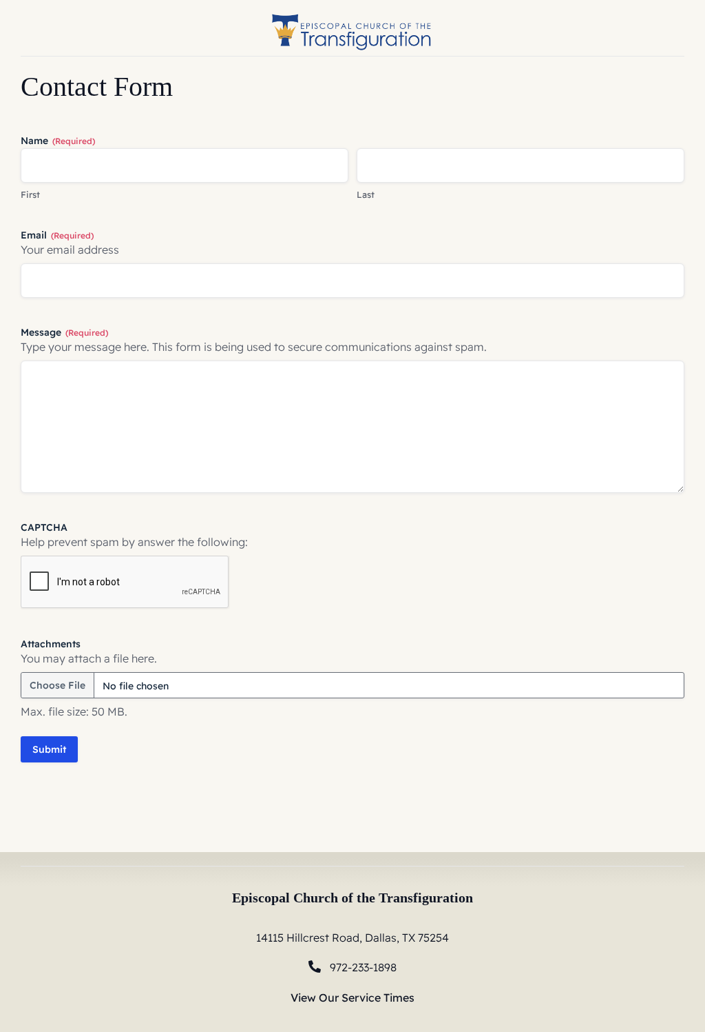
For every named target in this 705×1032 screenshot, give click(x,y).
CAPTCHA (44, 527)
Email (57, 235)
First (30, 194)
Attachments (51, 644)
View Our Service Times (352, 997)
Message (64, 332)
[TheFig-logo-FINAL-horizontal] (352, 12)
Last (366, 194)
